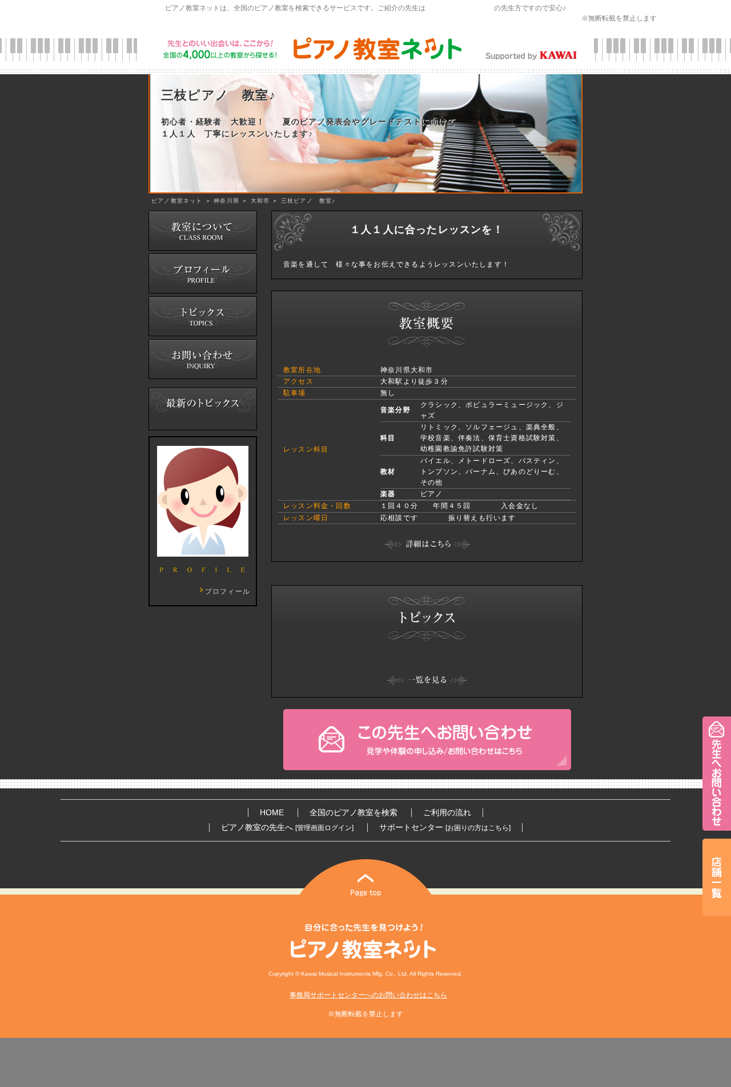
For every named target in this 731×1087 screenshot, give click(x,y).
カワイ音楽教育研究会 (459, 8)
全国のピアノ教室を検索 (353, 812)
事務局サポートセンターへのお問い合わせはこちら (368, 995)
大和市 (260, 201)
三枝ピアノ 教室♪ (308, 201)
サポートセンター (445, 827)
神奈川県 (226, 201)
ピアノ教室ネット (177, 201)
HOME (272, 812)
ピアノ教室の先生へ (287, 827)
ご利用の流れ (447, 812)
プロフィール (227, 591)
